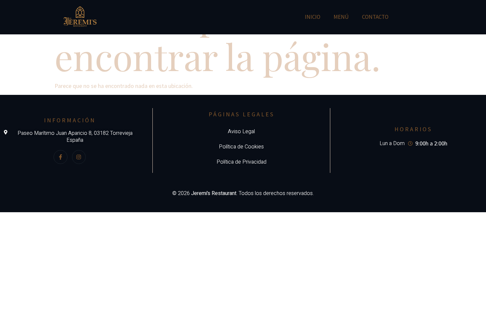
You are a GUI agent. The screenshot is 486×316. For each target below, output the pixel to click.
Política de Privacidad (241, 162)
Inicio (312, 16)
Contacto (375, 16)
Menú (341, 16)
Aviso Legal (241, 132)
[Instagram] (79, 157)
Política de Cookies (241, 147)
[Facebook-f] (60, 157)
